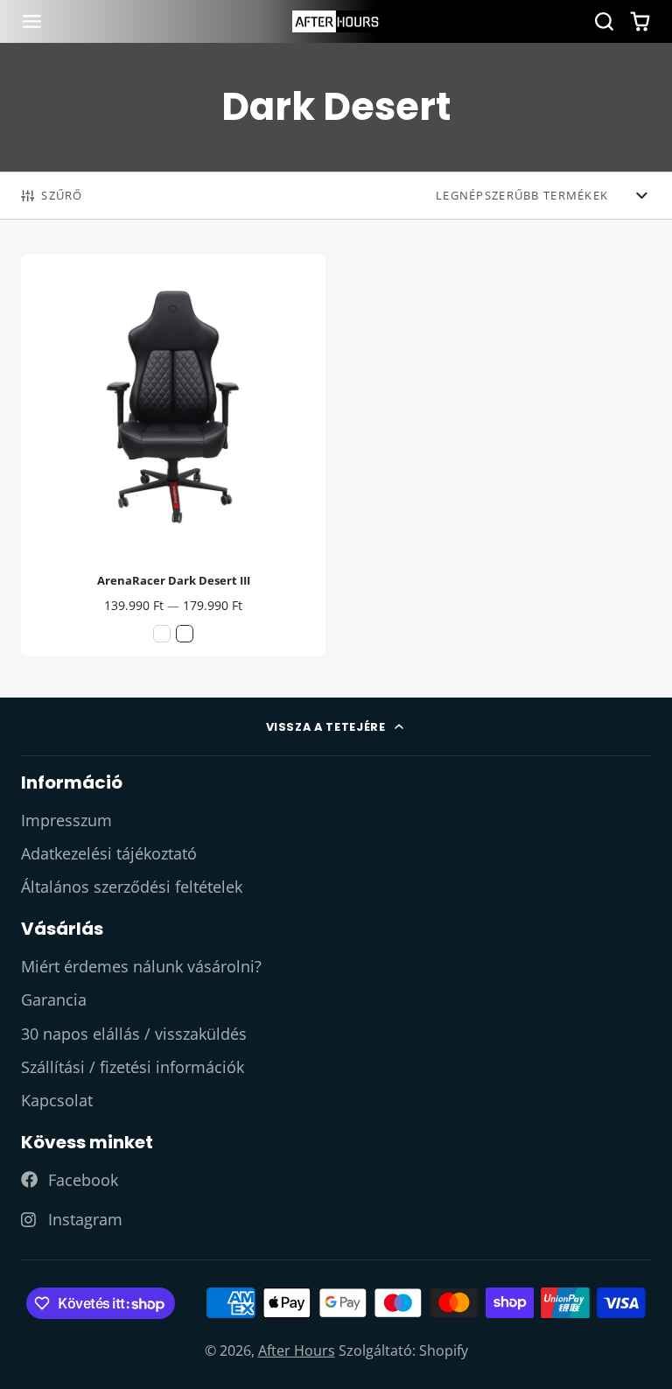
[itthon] (336, 21)
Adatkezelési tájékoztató (109, 853)
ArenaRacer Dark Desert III (173, 455)
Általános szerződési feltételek (131, 886)
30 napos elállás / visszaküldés (134, 1033)
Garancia (54, 999)
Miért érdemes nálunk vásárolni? (141, 966)
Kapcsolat (57, 1100)
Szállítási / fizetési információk (132, 1066)
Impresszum (66, 820)
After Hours (296, 1350)
